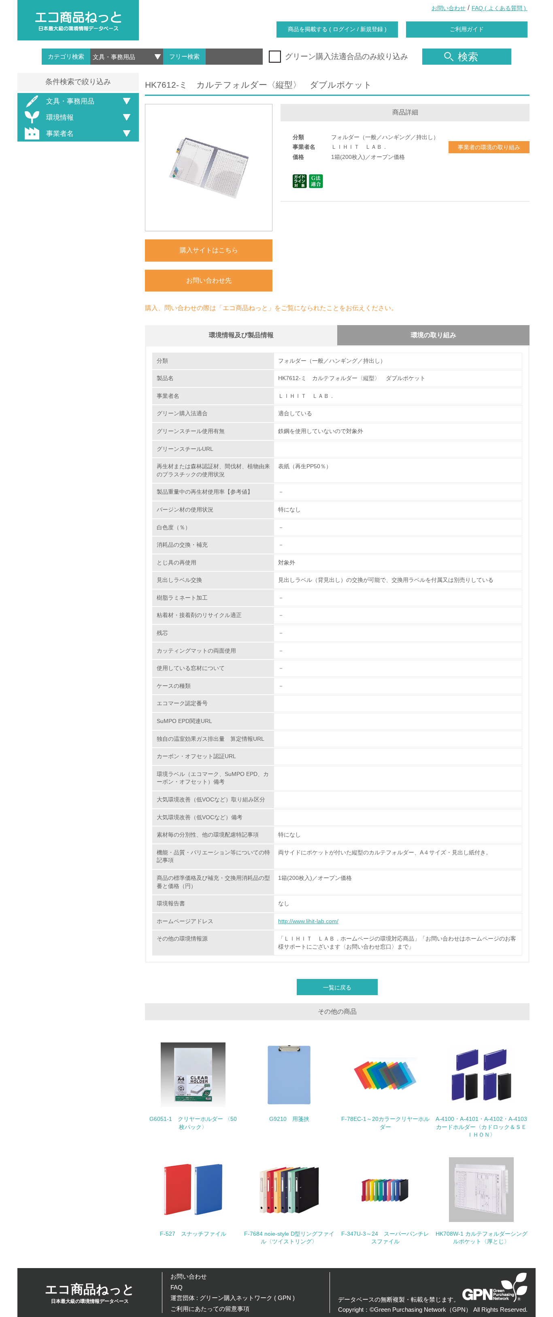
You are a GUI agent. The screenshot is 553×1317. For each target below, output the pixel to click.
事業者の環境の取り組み (489, 147)
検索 (468, 56)
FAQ (176, 1287)
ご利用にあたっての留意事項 (209, 1308)
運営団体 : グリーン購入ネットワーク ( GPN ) (232, 1297)
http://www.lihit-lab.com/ (308, 921)
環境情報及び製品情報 (241, 335)
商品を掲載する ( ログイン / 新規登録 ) (337, 29)
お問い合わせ (449, 8)
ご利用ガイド (467, 29)
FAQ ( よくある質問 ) (499, 8)
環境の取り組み (433, 335)
